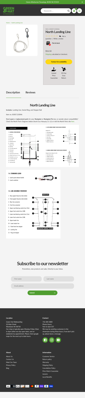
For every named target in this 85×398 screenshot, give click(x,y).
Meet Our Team (11, 362)
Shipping (48, 54)
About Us (9, 356)
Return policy (47, 359)
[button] (52, 36)
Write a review (58, 39)
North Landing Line (17, 23)
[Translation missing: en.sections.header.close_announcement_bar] (82, 2)
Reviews (30, 92)
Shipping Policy (47, 365)
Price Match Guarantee (50, 371)
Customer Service (48, 356)
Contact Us (10, 359)
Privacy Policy (10, 365)
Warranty (45, 362)
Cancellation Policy (48, 368)
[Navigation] (79, 10)
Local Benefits (47, 377)
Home (8, 23)
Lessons (45, 374)
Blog (7, 368)
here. (72, 121)
